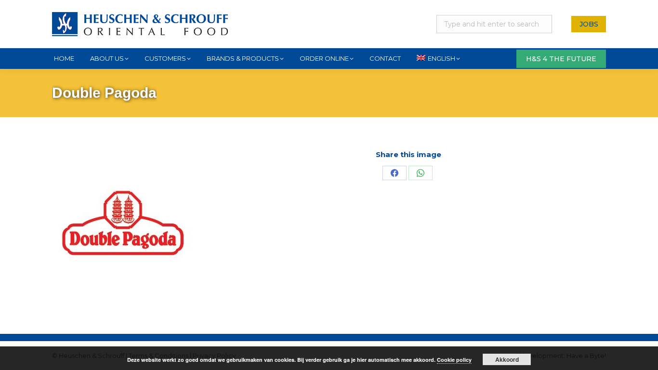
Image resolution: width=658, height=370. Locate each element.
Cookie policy (454, 359)
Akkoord (507, 359)
